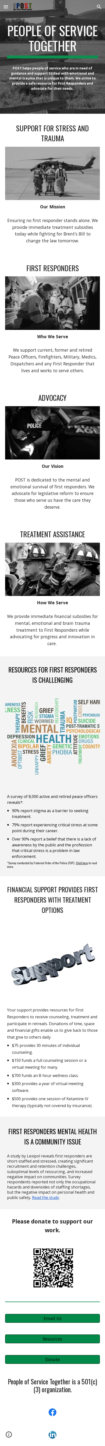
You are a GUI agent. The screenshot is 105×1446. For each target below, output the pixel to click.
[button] (6, 6)
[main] (52, 41)
